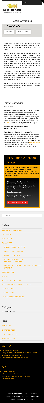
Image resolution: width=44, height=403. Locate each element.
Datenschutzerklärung (17, 390)
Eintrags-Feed (8, 330)
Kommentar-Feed (9, 334)
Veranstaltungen (34, 142)
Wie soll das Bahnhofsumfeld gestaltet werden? (22, 267)
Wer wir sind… (8, 288)
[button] (42, 2)
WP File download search (13, 297)
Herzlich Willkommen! (12, 230)
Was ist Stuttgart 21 (11, 280)
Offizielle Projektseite (8, 371)
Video (9, 122)
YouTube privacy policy (14, 192)
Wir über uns (8, 293)
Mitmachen (7, 239)
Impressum (7, 234)
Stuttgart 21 (8, 272)
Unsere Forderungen (13, 251)
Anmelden (6, 326)
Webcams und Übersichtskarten (16, 284)
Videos (5, 276)
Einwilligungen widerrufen (22, 399)
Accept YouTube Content (16, 202)
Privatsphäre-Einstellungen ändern (22, 393)
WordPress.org (9, 338)
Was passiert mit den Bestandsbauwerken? (13, 260)
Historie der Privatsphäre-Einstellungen (22, 396)
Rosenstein (7, 243)
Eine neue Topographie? (15, 247)
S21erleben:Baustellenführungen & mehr (15, 374)
